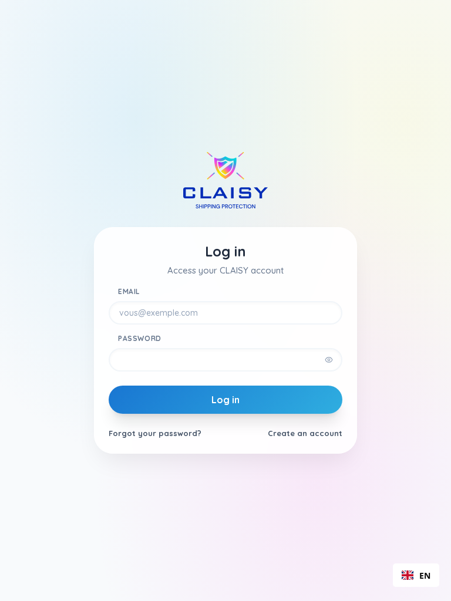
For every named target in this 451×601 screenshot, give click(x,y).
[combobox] (416, 575)
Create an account (305, 433)
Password (139, 338)
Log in (225, 400)
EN (424, 575)
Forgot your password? (155, 433)
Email (129, 291)
